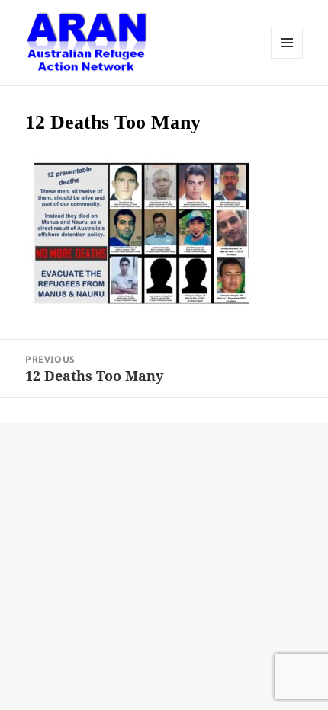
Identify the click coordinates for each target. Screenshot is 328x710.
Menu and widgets (287, 43)
